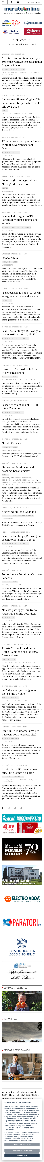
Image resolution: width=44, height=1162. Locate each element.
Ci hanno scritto (9, 262)
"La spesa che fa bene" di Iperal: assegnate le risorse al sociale (21, 294)
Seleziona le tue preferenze (22, 1151)
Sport (4, 111)
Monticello (7, 480)
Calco (34, 480)
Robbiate (35, 72)
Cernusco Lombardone (12, 380)
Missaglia (24, 72)
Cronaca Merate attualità (13, 69)
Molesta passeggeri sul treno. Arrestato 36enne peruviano (19, 611)
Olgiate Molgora (22, 480)
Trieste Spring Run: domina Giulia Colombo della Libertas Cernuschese (20, 652)
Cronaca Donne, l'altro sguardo (16, 227)
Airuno (15, 484)
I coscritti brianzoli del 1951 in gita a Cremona (20, 406)
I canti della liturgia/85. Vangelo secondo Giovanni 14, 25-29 (21, 537)
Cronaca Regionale (11, 152)
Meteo (5, 188)
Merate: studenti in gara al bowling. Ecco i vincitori (18, 469)
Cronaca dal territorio (12, 412)
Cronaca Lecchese (10, 739)
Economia (6, 300)
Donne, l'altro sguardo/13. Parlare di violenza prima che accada (20, 219)
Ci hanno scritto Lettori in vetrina (17, 516)
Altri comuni (7, 74)
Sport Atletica (8, 659)
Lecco (36, 780)
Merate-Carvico (11, 443)
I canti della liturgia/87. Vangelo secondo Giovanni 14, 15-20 (21, 332)
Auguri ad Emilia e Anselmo (19, 511)
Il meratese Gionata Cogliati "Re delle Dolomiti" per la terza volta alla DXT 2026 (21, 103)
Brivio (5, 585)
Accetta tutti (22, 1155)
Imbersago (7, 114)
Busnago (16, 482)
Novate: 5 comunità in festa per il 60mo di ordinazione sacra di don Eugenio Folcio (22, 61)
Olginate (14, 72)
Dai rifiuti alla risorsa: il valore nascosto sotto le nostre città (20, 732)
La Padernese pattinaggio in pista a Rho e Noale (19, 691)
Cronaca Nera (8, 618)
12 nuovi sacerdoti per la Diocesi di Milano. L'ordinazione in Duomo (21, 144)
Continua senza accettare (22, 1144)
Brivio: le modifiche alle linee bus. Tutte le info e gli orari (20, 770)
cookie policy (30, 1121)
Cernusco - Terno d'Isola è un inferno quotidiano (19, 370)
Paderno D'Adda (9, 701)
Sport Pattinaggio (10, 698)
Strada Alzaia (10, 258)
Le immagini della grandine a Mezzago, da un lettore (20, 182)
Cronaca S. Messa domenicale (15, 338)
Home (11, 44)
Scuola (5, 475)
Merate (5, 72)
